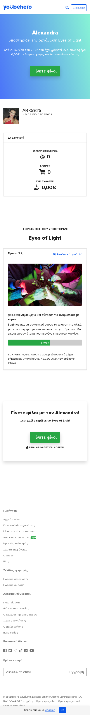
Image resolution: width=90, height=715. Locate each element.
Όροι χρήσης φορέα (68, 701)
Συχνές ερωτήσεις (14, 620)
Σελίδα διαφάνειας (15, 549)
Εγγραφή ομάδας (13, 585)
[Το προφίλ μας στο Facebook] (5, 650)
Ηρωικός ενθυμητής (15, 543)
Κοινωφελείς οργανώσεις (19, 525)
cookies (50, 710)
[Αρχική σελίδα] (17, 7)
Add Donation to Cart (19, 537)
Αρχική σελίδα (12, 519)
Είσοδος (79, 8)
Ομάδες (8, 555)
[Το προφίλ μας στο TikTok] (21, 650)
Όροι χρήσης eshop (46, 701)
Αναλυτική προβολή (69, 254)
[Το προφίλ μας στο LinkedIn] (26, 650)
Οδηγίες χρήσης (13, 626)
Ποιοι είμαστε (12, 602)
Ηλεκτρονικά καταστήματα (19, 531)
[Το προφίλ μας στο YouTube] (31, 650)
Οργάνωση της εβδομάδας (19, 614)
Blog (6, 561)
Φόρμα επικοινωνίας (16, 608)
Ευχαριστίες (10, 632)
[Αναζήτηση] (67, 8)
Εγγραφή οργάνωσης (15, 579)
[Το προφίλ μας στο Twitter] (11, 650)
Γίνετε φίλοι (45, 71)
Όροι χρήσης (27, 701)
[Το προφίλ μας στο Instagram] (16, 650)
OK (62, 710)
